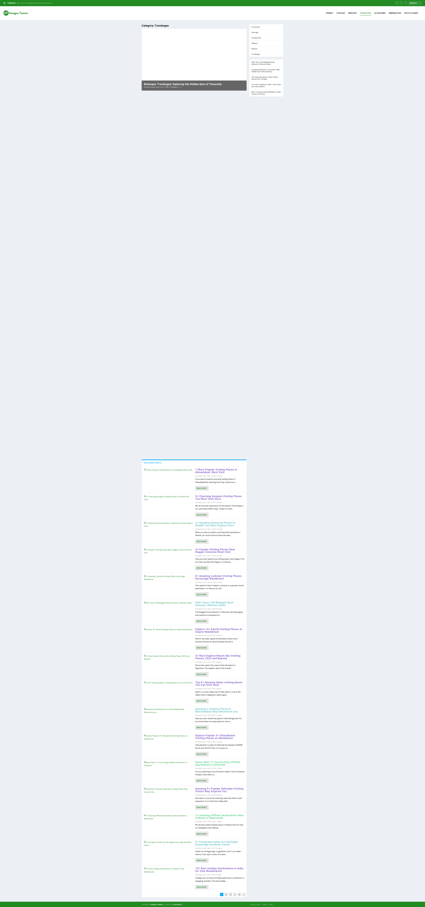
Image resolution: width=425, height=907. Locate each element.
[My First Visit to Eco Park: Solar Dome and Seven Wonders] (184, 186)
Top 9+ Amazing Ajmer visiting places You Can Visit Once (218, 684)
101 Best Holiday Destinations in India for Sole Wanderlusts (219, 870)
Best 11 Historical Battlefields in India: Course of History (266, 93)
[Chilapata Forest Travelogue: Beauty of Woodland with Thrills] (186, 436)
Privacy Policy (255, 904)
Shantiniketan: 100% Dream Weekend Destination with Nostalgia (184, 375)
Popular (341, 13)
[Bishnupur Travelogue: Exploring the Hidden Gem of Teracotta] (183, 117)
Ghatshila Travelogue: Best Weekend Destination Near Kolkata (183, 397)
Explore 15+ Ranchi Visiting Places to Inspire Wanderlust (218, 630)
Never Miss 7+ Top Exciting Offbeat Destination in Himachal (217, 763)
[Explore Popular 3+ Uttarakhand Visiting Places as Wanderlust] (168, 737)
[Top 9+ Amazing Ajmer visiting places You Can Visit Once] (168, 682)
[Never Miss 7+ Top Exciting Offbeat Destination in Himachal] (168, 764)
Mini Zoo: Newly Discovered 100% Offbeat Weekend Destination (184, 286)
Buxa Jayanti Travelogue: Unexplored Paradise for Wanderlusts (183, 419)
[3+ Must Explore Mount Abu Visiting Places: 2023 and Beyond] (168, 658)
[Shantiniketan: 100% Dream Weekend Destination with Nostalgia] (185, 371)
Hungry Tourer (155, 87)
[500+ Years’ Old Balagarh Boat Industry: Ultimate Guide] (168, 602)
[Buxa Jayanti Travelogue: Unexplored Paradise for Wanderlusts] (183, 414)
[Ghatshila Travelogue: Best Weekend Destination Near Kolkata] (183, 392)
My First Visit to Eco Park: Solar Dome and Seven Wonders (181, 215)
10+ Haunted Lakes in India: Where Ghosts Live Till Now (264, 78)
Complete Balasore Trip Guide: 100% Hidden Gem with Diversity (265, 71)
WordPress (178, 904)
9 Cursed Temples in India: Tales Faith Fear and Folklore (266, 85)
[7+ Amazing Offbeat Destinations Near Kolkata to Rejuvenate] (168, 817)
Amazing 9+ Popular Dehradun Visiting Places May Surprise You (219, 790)
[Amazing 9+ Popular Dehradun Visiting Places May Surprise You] (168, 791)
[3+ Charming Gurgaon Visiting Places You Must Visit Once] (168, 498)
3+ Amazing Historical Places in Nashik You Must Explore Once (215, 524)
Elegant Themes (157, 904)
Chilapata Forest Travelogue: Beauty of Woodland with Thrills (182, 441)
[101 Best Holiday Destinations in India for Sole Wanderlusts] (168, 870)
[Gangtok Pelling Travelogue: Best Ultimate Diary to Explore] (182, 326)
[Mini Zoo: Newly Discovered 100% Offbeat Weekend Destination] (185, 257)
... (235, 894)
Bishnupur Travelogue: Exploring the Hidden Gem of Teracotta (183, 84)
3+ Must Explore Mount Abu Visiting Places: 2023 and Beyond (217, 657)
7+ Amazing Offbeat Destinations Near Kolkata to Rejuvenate (219, 817)
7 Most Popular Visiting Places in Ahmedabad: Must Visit (216, 471)
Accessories (380, 13)
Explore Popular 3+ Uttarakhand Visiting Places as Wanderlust (215, 737)
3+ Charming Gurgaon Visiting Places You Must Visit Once (218, 497)
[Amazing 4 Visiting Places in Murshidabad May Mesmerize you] (168, 711)
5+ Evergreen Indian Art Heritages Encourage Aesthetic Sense (216, 843)
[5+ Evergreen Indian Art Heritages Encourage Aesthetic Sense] (168, 844)
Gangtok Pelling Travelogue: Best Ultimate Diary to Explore (181, 354)
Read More (201, 488)
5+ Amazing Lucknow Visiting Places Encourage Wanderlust (218, 577)
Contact (265, 904)
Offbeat (329, 13)
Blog (270, 904)
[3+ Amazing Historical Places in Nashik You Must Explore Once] (168, 525)
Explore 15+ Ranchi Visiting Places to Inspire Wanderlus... (37, 3)
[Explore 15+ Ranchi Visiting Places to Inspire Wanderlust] (168, 629)
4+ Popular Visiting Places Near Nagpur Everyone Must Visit (215, 551)
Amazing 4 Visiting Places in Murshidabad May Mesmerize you (216, 710)
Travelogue (365, 13)
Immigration (395, 13)
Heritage (352, 13)
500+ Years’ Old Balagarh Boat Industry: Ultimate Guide (214, 604)
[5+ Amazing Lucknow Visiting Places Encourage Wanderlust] (168, 578)
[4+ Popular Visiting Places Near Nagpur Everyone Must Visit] (168, 551)
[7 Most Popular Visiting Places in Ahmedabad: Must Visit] (168, 469)
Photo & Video (411, 13)
